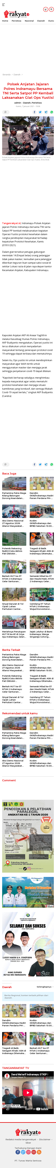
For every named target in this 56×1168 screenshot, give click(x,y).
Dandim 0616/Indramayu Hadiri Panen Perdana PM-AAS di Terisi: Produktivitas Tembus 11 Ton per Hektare (41, 496)
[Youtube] (33, 1152)
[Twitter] (23, 1152)
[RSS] (39, 1152)
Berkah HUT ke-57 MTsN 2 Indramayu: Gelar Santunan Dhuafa (12, 579)
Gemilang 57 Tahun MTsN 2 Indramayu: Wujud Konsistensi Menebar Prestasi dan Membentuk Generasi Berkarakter (41, 606)
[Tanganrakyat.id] (16, 14)
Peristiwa (37, 103)
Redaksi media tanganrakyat (21, 1139)
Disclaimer (44, 1139)
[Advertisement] (28, 42)
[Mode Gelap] (45, 9)
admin (17, 103)
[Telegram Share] (46, 112)
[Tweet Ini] (40, 112)
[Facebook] (18, 1152)
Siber (28, 1143)
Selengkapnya (44, 987)
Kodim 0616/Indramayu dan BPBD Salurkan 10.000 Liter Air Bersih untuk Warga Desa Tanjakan (41, 523)
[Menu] (4, 5)
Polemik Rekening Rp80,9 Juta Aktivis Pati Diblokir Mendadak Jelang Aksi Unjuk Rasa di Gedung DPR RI (14, 551)
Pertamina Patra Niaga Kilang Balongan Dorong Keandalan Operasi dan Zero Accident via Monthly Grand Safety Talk (14, 496)
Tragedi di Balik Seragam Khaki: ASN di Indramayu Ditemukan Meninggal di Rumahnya (42, 551)
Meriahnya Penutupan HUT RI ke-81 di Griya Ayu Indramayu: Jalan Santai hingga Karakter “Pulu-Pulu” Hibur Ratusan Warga (14, 634)
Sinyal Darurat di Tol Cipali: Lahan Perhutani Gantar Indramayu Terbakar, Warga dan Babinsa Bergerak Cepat (13, 606)
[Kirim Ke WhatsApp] (52, 112)
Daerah (27, 103)
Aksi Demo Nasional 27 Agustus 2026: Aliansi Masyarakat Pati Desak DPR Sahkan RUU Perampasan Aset (12, 523)
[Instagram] (28, 1152)
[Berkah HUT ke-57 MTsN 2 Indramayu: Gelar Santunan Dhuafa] (14, 566)
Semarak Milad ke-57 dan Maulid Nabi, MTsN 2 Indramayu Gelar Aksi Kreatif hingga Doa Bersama (42, 579)
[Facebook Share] (34, 112)
